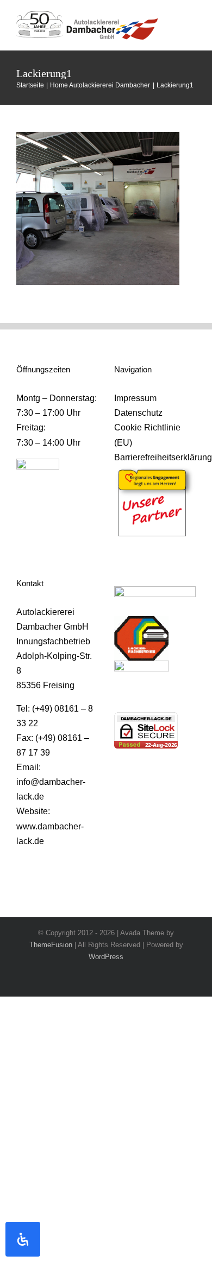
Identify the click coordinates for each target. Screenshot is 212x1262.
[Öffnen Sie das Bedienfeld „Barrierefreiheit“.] (22, 1239)
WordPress (106, 957)
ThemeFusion (50, 945)
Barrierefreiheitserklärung (155, 457)
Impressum (135, 398)
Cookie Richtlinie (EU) (147, 435)
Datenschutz (138, 412)
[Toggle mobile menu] (191, 21)
